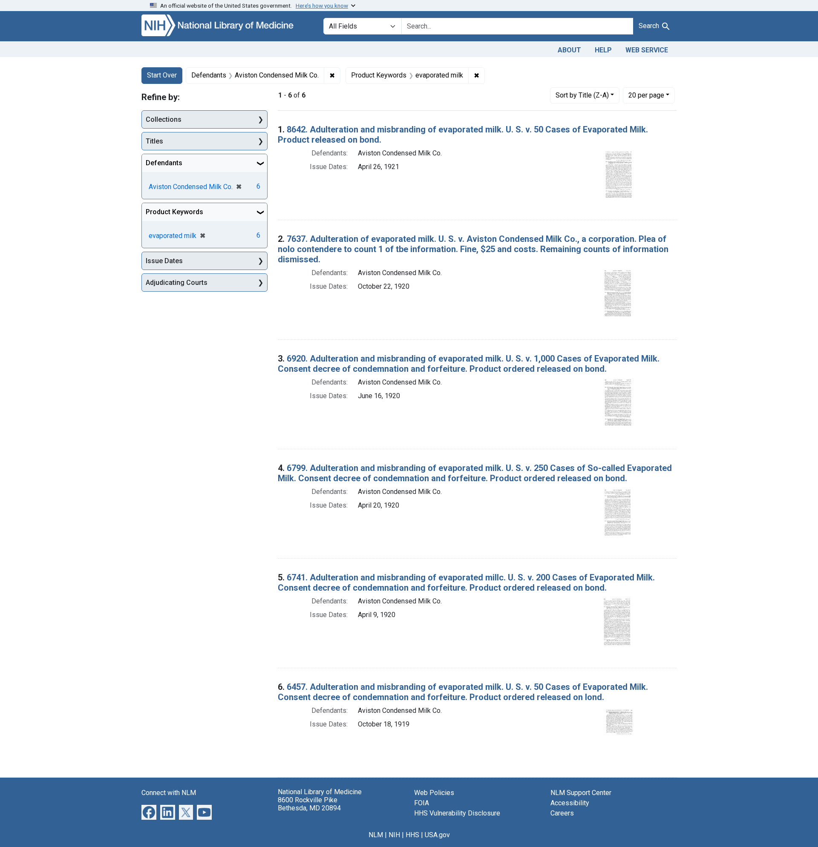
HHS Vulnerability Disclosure (457, 813)
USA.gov (437, 835)
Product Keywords (174, 212)
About (569, 50)
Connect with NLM (168, 793)
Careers (562, 813)
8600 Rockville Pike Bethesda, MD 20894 (309, 804)
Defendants (164, 163)
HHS (412, 835)
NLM (376, 835)
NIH (394, 835)
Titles (154, 141)
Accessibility (569, 803)
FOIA (421, 803)
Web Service (646, 50)
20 (646, 95)
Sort (582, 95)
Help (603, 50)
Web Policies (434, 793)
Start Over (162, 75)
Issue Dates (164, 261)
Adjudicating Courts (176, 283)
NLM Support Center (580, 793)
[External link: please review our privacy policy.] (148, 811)
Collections (163, 119)
